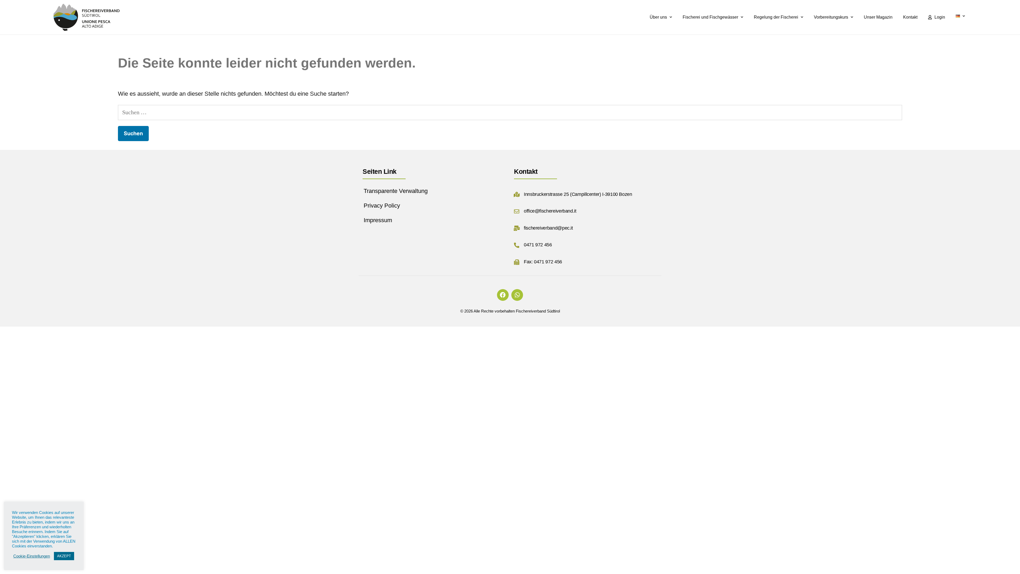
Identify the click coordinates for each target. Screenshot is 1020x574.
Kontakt (910, 17)
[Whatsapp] (517, 295)
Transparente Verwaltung (396, 191)
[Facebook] (503, 295)
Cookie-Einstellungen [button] (31, 556)
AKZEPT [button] (64, 556)
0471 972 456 (538, 244)
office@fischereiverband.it (550, 211)
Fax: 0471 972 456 (543, 261)
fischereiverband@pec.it (548, 228)
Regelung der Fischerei (776, 17)
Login (939, 17)
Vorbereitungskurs (831, 17)
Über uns (658, 17)
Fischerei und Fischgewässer (710, 17)
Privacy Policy (382, 205)
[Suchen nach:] (510, 112)
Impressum (378, 220)
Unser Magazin (878, 17)
